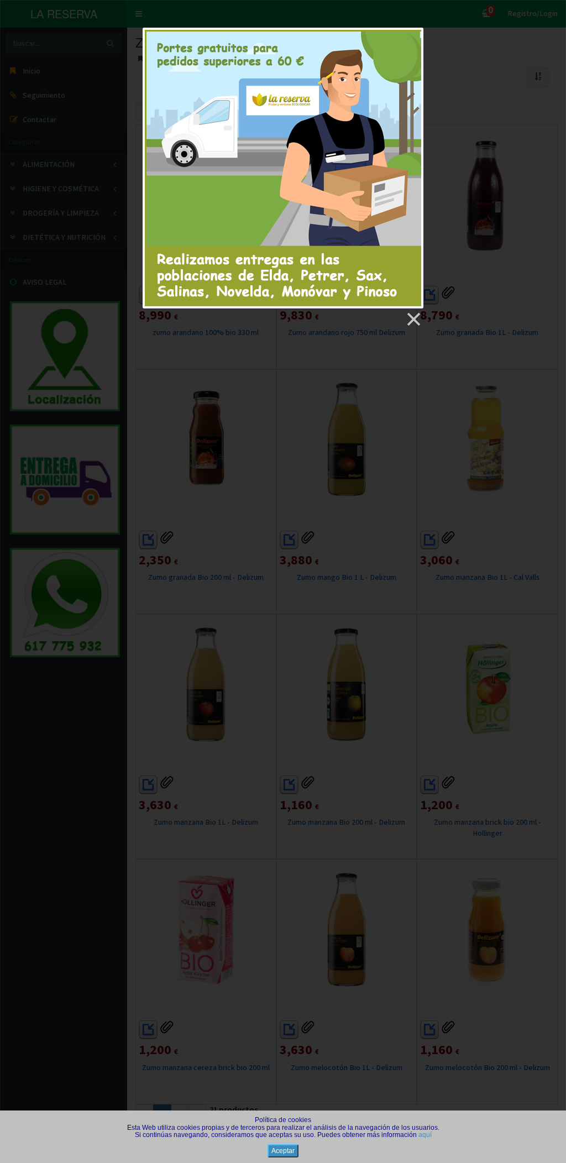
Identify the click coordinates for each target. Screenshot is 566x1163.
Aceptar (283, 1151)
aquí (425, 1135)
